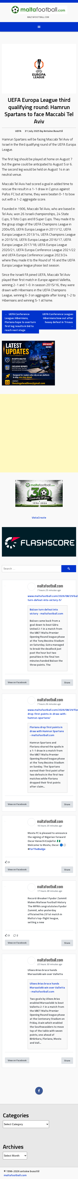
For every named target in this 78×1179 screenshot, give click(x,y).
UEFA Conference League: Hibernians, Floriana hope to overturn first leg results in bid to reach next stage (20, 322)
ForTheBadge (37, 849)
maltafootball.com (38, 17)
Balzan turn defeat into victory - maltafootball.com (46, 611)
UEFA (18, 131)
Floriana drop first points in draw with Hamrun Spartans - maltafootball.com (47, 731)
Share (67, 682)
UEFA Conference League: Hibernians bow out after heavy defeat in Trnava (57, 320)
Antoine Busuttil (53, 131)
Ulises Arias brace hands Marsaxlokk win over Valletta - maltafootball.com (47, 987)
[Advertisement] (39, 433)
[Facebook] (39, 1090)
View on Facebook (17, 682)
